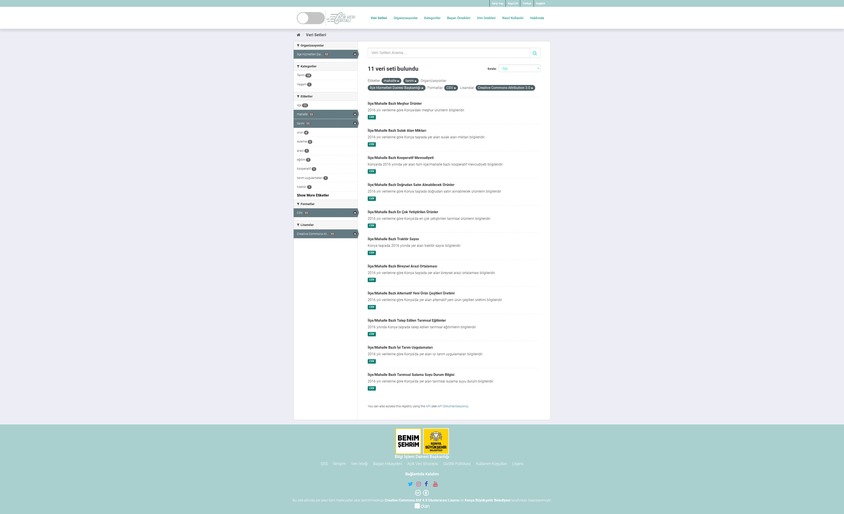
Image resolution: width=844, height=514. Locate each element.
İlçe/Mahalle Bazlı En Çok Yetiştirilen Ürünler (403, 212)
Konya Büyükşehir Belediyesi (487, 500)
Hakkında (537, 18)
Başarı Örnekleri (458, 18)
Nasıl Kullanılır (513, 18)
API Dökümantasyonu (452, 406)
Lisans (518, 463)
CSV (371, 117)
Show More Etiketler (313, 195)
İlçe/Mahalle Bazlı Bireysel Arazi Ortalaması (402, 266)
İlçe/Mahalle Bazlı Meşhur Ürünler (395, 103)
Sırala (491, 68)
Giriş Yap (497, 3)
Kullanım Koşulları (491, 463)
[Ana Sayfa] (298, 34)
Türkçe (526, 3)
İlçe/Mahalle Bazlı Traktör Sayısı (393, 239)
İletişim (339, 463)
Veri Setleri (379, 18)
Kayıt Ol (513, 3)
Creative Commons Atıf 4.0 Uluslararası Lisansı (422, 500)
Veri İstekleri (486, 18)
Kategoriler (432, 18)
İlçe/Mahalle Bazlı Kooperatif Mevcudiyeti (401, 158)
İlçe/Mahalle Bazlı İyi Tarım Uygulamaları (400, 347)
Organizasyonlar (406, 18)
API (428, 406)
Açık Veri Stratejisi (422, 463)
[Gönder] (535, 53)
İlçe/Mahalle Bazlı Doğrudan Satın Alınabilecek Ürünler (411, 185)
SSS (324, 463)
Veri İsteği (359, 463)
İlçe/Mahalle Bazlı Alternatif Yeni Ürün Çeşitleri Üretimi (411, 293)
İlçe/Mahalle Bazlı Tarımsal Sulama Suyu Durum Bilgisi (411, 375)
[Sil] (398, 81)
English (540, 3)
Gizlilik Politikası (457, 463)
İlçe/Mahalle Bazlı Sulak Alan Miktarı (397, 130)
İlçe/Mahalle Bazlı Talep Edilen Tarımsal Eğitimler (407, 320)
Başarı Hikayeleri (387, 463)
